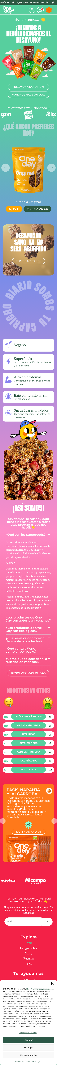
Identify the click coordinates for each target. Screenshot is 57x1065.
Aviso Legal (35, 1061)
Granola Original (28, 202)
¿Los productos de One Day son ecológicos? (24, 629)
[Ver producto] (28, 170)
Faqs (28, 964)
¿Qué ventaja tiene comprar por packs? (21, 650)
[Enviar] (47, 922)
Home (28, 943)
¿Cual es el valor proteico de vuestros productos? (25, 639)
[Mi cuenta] (32, 9)
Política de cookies (22, 1061)
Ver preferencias (28, 1055)
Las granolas (28, 948)
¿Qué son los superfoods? (26, 535)
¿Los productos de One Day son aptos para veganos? (28, 619)
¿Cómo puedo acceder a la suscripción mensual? (26, 660)
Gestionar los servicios (28, 1033)
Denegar (28, 1047)
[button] (52, 983)
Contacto (29, 979)
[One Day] (8, 10)
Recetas (28, 959)
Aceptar (28, 1040)
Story (28, 953)
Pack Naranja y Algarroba (23, 791)
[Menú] (49, 10)
